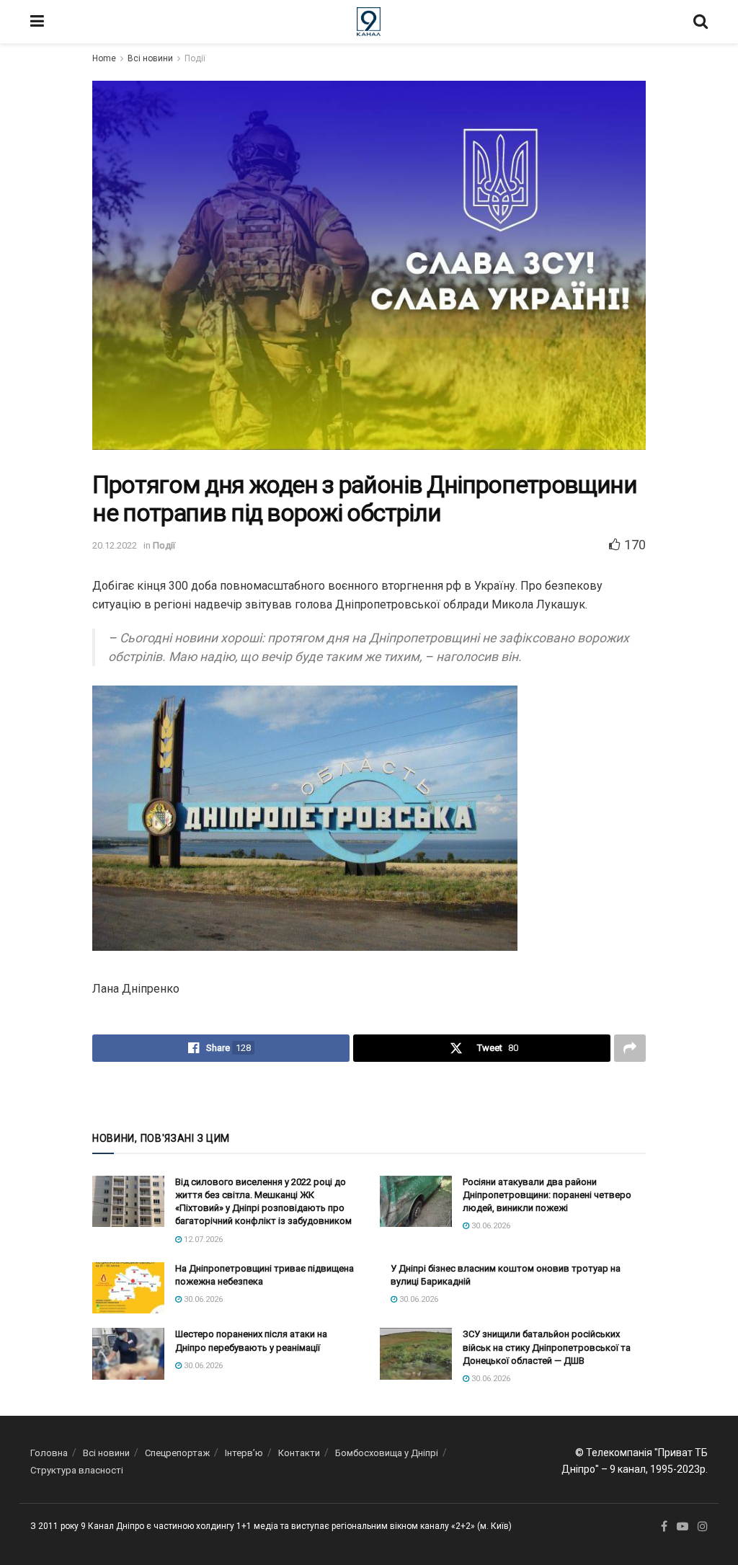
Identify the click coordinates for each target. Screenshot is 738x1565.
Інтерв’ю (244, 1452)
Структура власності (76, 1470)
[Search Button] (700, 21)
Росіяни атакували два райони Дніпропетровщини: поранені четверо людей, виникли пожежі (547, 1194)
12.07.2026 (202, 1239)
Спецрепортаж (177, 1452)
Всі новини (150, 58)
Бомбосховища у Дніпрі (386, 1452)
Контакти (299, 1452)
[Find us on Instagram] (703, 1526)
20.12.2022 (114, 545)
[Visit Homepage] (369, 21)
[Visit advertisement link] (369, 1095)
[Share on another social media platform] (630, 1048)
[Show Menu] (37, 21)
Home (104, 58)
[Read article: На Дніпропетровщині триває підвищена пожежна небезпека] (128, 1288)
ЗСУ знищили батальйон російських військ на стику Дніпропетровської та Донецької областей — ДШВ (547, 1347)
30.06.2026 (489, 1226)
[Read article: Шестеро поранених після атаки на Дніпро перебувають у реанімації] (128, 1354)
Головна (49, 1452)
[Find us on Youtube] (682, 1526)
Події (194, 58)
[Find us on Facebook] (664, 1526)
